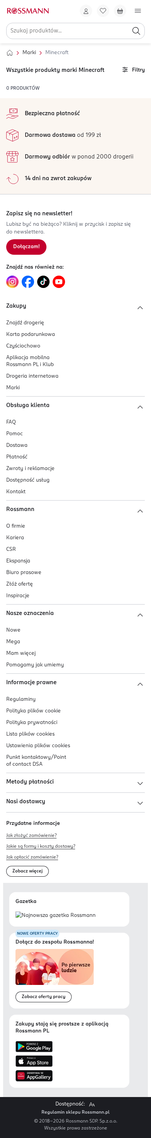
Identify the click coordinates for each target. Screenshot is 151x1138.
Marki (29, 52)
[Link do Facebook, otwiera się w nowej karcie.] (28, 282)
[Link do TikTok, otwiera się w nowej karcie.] (43, 282)
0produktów (22, 88)
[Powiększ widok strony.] (92, 1104)
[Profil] (86, 11)
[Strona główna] (9, 52)
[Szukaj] (136, 31)
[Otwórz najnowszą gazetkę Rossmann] (55, 915)
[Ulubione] (103, 11)
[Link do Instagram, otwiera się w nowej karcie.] (12, 282)
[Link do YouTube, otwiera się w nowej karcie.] (59, 282)
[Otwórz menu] (138, 11)
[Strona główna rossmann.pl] (27, 11)
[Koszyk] (120, 11)
